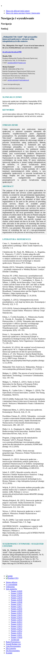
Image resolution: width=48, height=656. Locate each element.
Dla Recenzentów (13, 651)
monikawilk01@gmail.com (17, 63)
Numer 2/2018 (16, 600)
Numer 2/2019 (16, 595)
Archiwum (15, 640)
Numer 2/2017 (16, 604)
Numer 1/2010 (16, 637)
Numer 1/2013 (16, 626)
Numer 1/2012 (16, 631)
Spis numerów (11, 589)
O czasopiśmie (11, 584)
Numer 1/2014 (16, 620)
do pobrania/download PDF (12, 52)
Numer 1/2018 (16, 602)
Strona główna (11, 582)
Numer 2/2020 (16, 591)
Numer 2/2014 (16, 618)
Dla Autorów (11, 648)
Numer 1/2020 (16, 593)
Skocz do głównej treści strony (18, 11)
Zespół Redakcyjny (13, 644)
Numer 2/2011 (16, 633)
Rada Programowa (13, 642)
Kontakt (9, 653)
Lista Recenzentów (13, 646)
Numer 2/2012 (16, 629)
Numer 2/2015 (16, 613)
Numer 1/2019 (16, 598)
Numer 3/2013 (16, 622)
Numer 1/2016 (16, 611)
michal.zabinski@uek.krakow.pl (18, 80)
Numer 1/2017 (16, 607)
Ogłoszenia (10, 587)
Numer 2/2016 (16, 609)
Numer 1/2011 (16, 635)
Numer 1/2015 (16, 615)
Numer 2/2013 (16, 624)
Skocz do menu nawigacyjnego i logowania (23, 13)
